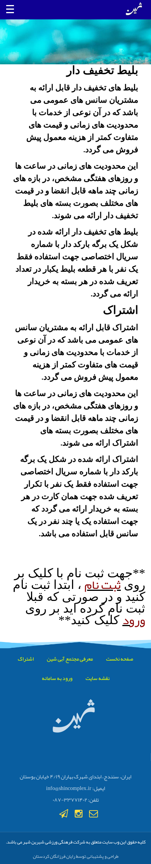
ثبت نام (102, 584)
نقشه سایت (98, 678)
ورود (133, 620)
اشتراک (26, 658)
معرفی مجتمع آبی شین (70, 658)
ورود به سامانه (57, 678)
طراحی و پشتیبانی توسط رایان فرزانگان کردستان (75, 856)
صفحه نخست (119, 658)
